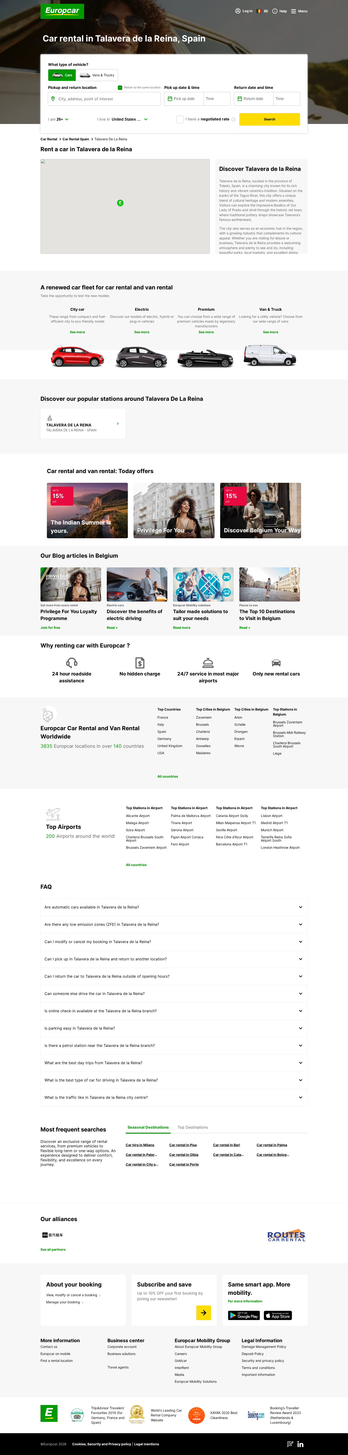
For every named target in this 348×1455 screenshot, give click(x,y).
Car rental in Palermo (142, 1155)
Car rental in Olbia (183, 1155)
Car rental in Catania (229, 1155)
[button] (120, 203)
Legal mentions (146, 1444)
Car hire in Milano (140, 1145)
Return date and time (253, 87)
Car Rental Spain (75, 139)
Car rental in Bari (226, 1145)
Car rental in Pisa (183, 1145)
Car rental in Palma (272, 1145)
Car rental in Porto (184, 1164)
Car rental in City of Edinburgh (142, 1164)
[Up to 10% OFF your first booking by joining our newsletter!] (203, 1312)
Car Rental (48, 139)
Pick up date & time (182, 87)
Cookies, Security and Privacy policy (101, 1444)
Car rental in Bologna (273, 1155)
